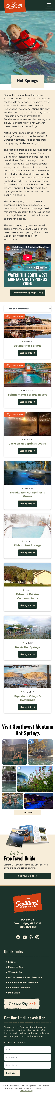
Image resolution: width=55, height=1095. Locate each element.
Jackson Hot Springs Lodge (27, 443)
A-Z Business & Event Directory (25, 977)
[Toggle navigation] (49, 5)
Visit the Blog (17, 1003)
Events (12, 962)
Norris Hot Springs (27, 647)
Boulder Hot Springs (27, 345)
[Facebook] (18, 938)
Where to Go (15, 972)
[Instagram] (37, 938)
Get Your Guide (26, 876)
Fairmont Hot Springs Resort (27, 394)
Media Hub (14, 993)
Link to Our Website (19, 987)
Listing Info (26, 353)
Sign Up (10, 1073)
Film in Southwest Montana (23, 982)
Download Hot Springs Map (27, 292)
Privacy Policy (26, 1091)
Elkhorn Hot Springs (27, 545)
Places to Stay (15, 967)
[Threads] (31, 938)
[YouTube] (25, 938)
